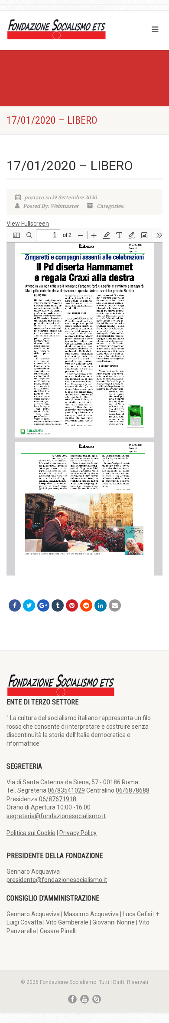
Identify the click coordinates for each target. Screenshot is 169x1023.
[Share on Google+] (43, 605)
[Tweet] (29, 605)
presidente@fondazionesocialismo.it (56, 879)
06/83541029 (66, 790)
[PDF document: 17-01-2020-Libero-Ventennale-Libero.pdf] (84, 402)
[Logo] (56, 28)
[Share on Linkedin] (100, 605)
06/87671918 (57, 799)
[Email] (115, 605)
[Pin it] (72, 605)
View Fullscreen (27, 223)
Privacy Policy (78, 832)
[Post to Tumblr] (58, 605)
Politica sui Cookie (30, 832)
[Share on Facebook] (15, 605)
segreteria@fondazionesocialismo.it (56, 815)
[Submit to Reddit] (86, 605)
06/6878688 (133, 790)
